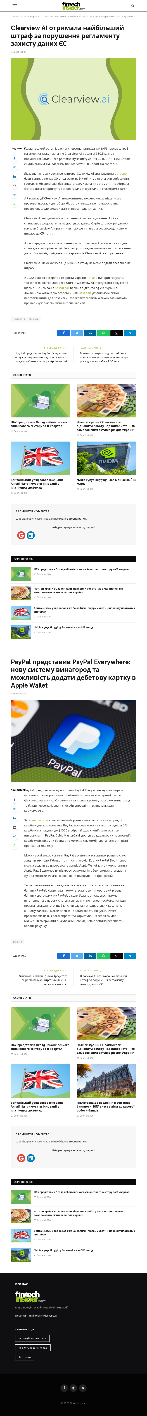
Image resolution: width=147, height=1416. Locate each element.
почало (92, 277)
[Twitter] (14, 167)
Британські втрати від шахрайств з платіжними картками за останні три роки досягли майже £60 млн (104, 357)
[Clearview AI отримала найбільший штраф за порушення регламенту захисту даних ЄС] (73, 99)
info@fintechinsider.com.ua (41, 1315)
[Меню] (15, 6)
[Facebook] (14, 158)
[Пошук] (132, 6)
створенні (124, 173)
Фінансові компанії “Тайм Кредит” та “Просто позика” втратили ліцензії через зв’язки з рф (43, 980)
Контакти (24, 1357)
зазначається (38, 820)
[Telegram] (14, 194)
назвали (85, 293)
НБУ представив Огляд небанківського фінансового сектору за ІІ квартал (40, 424)
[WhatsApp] (14, 204)
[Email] (14, 185)
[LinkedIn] (14, 176)
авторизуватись (77, 518)
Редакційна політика (32, 1338)
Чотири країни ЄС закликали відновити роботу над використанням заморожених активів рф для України (106, 426)
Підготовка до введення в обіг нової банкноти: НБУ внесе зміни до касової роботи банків (105, 1106)
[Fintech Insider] (73, 6)
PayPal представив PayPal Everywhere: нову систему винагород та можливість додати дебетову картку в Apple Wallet (41, 357)
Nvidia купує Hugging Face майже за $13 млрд (106, 482)
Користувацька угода (32, 1347)
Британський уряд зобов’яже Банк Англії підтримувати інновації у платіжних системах (37, 484)
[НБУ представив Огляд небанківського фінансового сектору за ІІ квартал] (40, 400)
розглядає (62, 288)
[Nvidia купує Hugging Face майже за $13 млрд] (106, 458)
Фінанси (34, 319)
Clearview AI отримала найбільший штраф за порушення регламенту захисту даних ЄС (103, 980)
